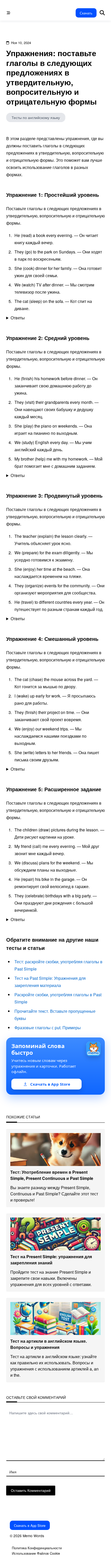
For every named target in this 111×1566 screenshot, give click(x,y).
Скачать (86, 13)
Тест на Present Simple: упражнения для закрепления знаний (51, 1260)
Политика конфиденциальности (37, 1547)
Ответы (18, 318)
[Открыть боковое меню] (8, 13)
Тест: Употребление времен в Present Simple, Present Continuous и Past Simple (51, 1175)
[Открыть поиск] (102, 13)
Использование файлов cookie (36, 1553)
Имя (13, 1471)
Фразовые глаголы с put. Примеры (47, 1028)
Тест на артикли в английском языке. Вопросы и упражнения (48, 1344)
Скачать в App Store (29, 1525)
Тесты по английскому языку (36, 117)
